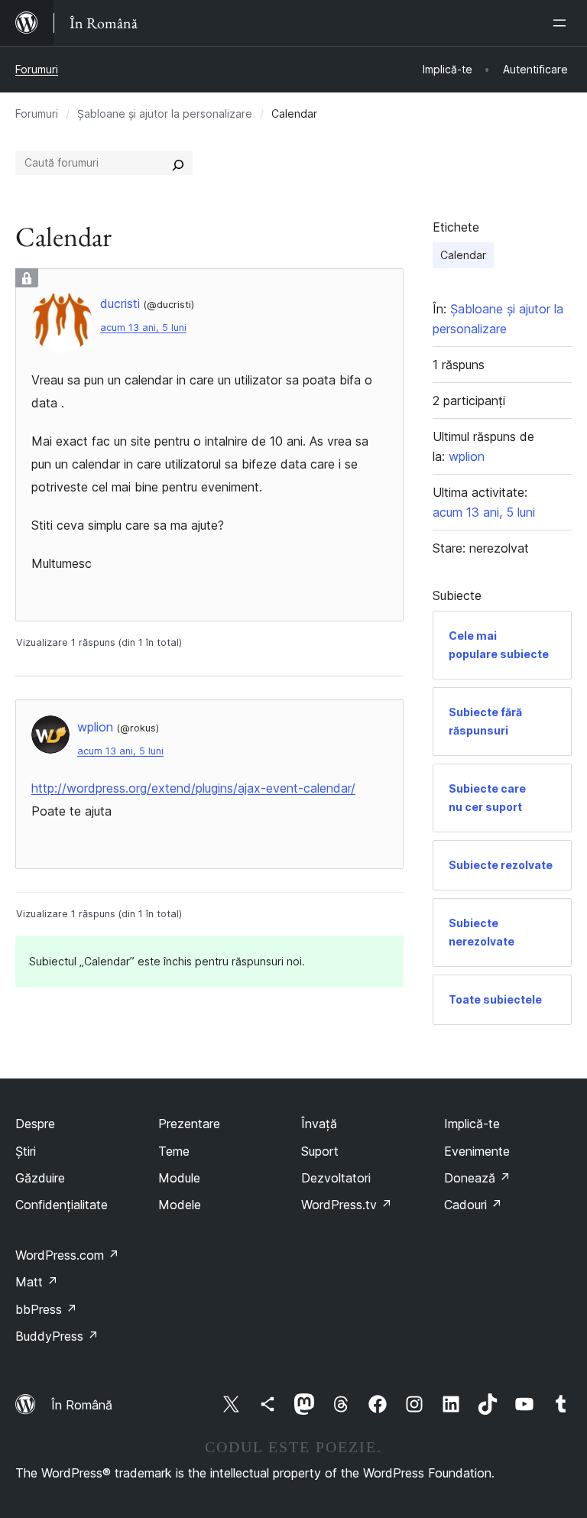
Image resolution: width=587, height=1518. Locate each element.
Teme (174, 1151)
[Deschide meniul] (562, 23)
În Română (81, 1405)
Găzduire (40, 1178)
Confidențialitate (61, 1204)
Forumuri (36, 69)
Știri (25, 1151)
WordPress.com (67, 1255)
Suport (320, 1151)
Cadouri (473, 1204)
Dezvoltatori (336, 1178)
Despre (35, 1123)
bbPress (46, 1309)
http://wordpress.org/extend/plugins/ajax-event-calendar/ (193, 788)
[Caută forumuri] (178, 163)
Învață (319, 1123)
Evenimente (477, 1151)
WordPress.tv (346, 1204)
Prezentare (189, 1123)
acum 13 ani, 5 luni (143, 327)
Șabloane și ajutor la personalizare (164, 113)
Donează (477, 1178)
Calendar (463, 254)
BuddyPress (57, 1336)
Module (179, 1178)
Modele (179, 1204)
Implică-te (472, 1123)
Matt (36, 1281)
